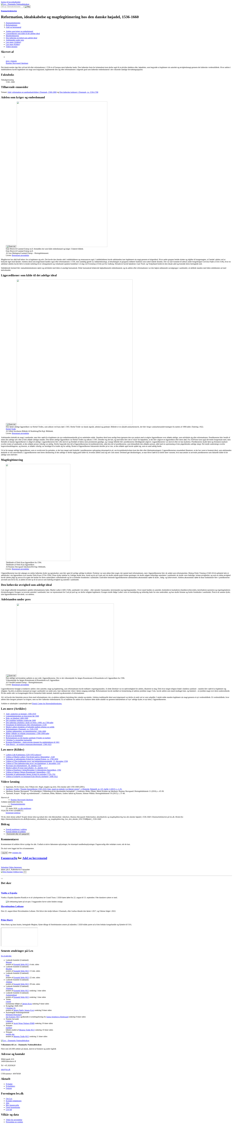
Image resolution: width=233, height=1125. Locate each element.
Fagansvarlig (9, 858)
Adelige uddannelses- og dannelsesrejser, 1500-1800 (26, 731)
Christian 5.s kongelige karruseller (19, 740)
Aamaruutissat (11, 995)
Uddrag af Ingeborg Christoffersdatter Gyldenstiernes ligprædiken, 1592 (33, 770)
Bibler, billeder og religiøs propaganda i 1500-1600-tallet (27, 733)
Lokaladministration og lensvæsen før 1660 (22, 716)
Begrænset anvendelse (20, 255)
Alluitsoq (9, 988)
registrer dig (16, 853)
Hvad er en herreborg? (14, 736)
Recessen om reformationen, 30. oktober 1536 (23, 766)
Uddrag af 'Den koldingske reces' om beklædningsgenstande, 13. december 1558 (37, 761)
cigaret (8, 1001)
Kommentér (18, 834)
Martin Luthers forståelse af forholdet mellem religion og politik (30, 727)
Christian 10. (11, 1008)
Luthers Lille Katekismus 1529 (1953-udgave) (23, 755)
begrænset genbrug (13, 813)
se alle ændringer (24, 808)
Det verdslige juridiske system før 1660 (21, 720)
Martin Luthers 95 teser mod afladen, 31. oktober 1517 (27, 768)
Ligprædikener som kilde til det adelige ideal (23, 33)
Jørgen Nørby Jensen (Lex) (23, 1010)
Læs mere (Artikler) (13, 42)
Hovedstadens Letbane (12, 906)
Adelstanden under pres (15, 40)
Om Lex (9, 1099)
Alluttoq (9, 982)
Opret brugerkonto (13, 1107)
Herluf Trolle (11, 429)
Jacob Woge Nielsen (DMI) (24, 1023)
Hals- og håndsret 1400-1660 (17, 718)
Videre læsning (11, 47)
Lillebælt (9, 1021)
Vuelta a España (9, 893)
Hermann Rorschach (14, 1015)
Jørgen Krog (27, 1004)
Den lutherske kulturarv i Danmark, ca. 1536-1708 (78, 92)
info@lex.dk (5, 1070)
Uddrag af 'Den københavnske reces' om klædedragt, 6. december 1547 (33, 763)
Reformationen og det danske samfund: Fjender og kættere (28, 738)
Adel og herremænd (34, 858)
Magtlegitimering (12, 36)
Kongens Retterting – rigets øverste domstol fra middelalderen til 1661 (32, 742)
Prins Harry (7, 920)
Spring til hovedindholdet (10, 2)
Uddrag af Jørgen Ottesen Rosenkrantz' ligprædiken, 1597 (28, 772)
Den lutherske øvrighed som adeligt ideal (21, 38)
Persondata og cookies (14, 1122)
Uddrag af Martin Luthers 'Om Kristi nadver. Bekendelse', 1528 (30, 757)
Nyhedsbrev (10, 1086)
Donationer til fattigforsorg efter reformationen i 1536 (26, 725)
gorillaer (9, 1028)
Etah (7, 975)
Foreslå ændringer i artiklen (16, 829)
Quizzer (9, 1088)
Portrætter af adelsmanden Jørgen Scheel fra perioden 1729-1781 (30, 774)
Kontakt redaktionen (13, 1101)
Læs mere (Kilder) (13, 44)
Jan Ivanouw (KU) (13, 1017)
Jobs (7, 1103)
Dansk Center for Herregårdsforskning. (47, 704)
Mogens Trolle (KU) (27, 1030)
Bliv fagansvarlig (12, 1105)
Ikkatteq (9, 969)
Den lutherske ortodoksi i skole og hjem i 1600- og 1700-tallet (29, 723)
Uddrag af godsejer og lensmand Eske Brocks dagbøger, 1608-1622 (32, 776)
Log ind (9, 1110)
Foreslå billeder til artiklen (16, 832)
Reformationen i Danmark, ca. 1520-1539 (22, 729)
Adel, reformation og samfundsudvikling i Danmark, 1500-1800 (32, 92)
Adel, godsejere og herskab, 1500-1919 (21, 714)
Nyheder (9, 1084)
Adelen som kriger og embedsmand (19, 31)
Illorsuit (9, 962)
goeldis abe (10, 1034)
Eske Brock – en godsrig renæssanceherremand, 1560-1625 (28, 744)
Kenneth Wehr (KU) (21, 964)
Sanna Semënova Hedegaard (57, 1017)
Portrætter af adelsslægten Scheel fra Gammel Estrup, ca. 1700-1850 (32, 759)
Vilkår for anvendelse (14, 1120)
